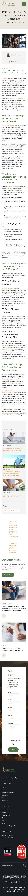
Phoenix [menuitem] (4, 812)
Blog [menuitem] (3, 798)
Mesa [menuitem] (3, 818)
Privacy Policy (19, 889)
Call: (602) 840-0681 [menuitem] (8, 835)
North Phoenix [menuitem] (6, 815)
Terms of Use (10, 891)
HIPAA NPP (18, 891)
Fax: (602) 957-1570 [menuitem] (8, 838)
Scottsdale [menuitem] (5, 810)
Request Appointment (8, 865)
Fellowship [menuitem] (5, 795)
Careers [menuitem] (4, 790)
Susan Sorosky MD (17, 55)
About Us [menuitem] (4, 787)
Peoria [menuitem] (3, 823)
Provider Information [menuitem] (8, 792)
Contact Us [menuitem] (5, 800)
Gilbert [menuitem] (3, 820)
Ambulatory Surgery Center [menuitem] (10, 826)
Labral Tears (14, 510)
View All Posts (8, 575)
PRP (6, 510)
